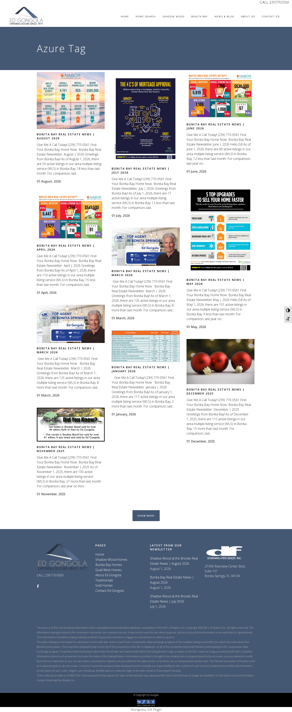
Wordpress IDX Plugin (146, 709)
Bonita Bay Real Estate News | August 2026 (172, 580)
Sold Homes (104, 585)
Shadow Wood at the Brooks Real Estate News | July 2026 (174, 599)
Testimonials (104, 580)
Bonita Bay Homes (108, 565)
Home (99, 554)
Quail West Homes (108, 570)
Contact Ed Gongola (109, 590)
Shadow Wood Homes (111, 559)
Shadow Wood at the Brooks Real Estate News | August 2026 (174, 561)
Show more (146, 515)
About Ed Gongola (108, 575)
